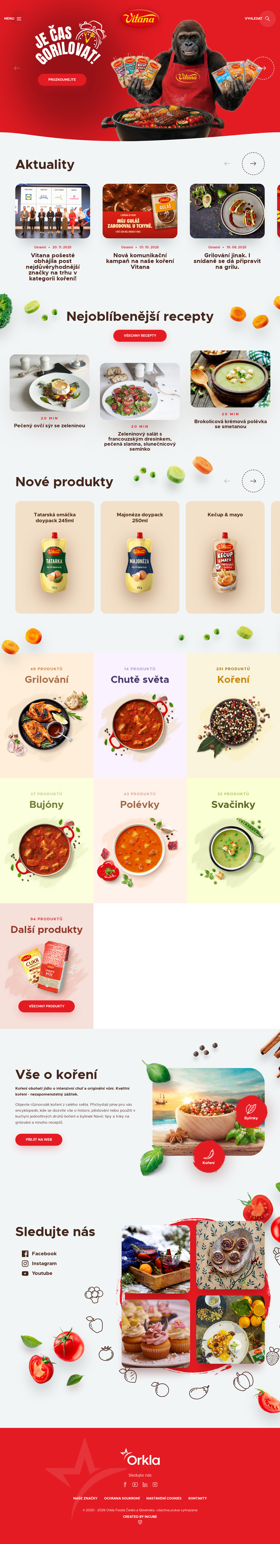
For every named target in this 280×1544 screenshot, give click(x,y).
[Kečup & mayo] (225, 565)
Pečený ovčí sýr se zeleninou (49, 426)
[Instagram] (155, 1484)
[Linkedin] (145, 1484)
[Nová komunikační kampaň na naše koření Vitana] (140, 211)
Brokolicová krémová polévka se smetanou (230, 424)
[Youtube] (135, 1484)
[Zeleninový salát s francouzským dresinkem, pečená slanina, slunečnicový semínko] (140, 391)
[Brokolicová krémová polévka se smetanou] (230, 378)
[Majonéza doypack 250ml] (140, 565)
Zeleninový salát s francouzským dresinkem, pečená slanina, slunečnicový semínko (140, 442)
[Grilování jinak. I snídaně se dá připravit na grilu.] (227, 211)
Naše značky (85, 1498)
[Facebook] (125, 1484)
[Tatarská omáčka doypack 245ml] (55, 565)
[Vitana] (139, 18)
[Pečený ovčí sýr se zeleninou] (49, 383)
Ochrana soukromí (122, 1498)
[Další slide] (263, 68)
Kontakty (197, 1498)
